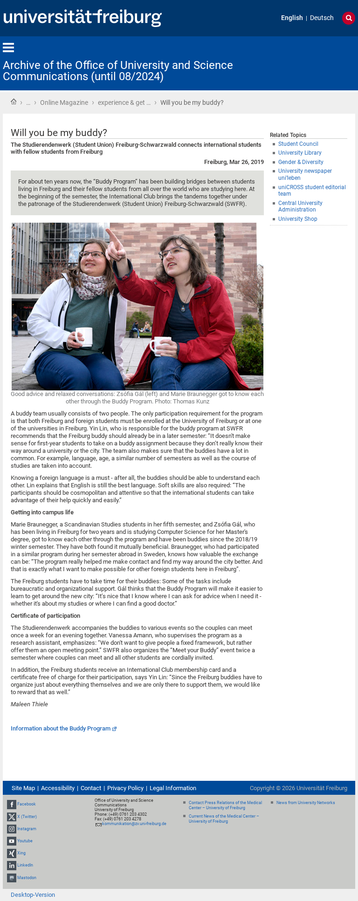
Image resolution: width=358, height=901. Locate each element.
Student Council (298, 144)
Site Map (23, 788)
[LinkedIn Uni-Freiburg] (11, 865)
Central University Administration (300, 206)
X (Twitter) (27, 816)
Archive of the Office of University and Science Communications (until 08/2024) (118, 71)
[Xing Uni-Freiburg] (11, 853)
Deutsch (322, 18)
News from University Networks (305, 802)
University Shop (297, 219)
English (292, 18)
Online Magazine (64, 102)
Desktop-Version (33, 894)
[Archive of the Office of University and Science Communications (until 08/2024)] (309, 62)
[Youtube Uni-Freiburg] (11, 841)
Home (13, 101)
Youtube (25, 841)
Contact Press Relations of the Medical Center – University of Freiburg (225, 805)
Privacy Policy (125, 788)
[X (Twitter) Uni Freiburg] (11, 816)
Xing (21, 853)
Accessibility (58, 788)
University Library (300, 153)
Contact (91, 788)
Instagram (26, 828)
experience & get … (124, 102)
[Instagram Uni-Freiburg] (11, 828)
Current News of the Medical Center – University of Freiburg (224, 819)
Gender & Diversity (301, 162)
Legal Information (173, 788)
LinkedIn (25, 865)
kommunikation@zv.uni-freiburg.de (134, 823)
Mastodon (26, 877)
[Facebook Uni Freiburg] (11, 804)
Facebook (26, 804)
